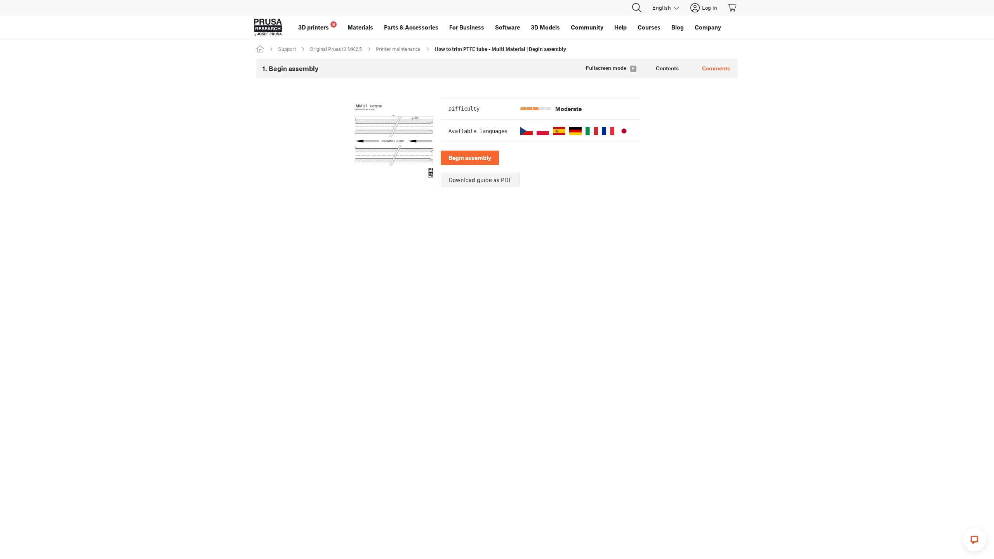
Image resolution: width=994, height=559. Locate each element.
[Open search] (637, 7)
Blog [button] (677, 27)
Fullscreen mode (606, 68)
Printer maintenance (398, 49)
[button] (526, 131)
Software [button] (507, 27)
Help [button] (620, 27)
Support (287, 49)
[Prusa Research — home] (267, 27)
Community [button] (587, 27)
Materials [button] (360, 27)
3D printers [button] (316, 26)
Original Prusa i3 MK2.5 (335, 49)
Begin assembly (469, 157)
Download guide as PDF (480, 179)
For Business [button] (466, 27)
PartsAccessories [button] (411, 27)
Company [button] (708, 27)
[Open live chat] (974, 539)
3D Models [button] (545, 27)
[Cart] (732, 7)
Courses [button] (649, 27)
